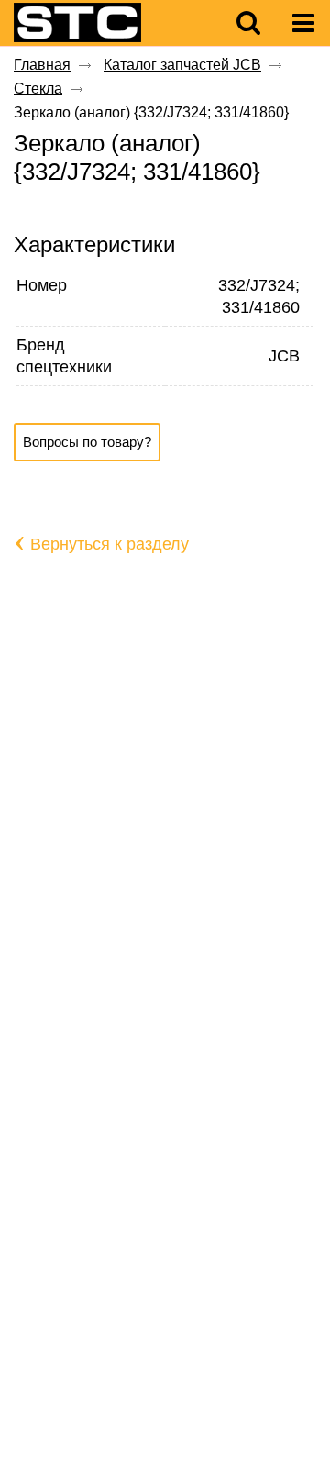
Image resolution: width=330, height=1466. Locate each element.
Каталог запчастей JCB (182, 64)
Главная (42, 64)
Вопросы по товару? (87, 442)
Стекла (38, 88)
